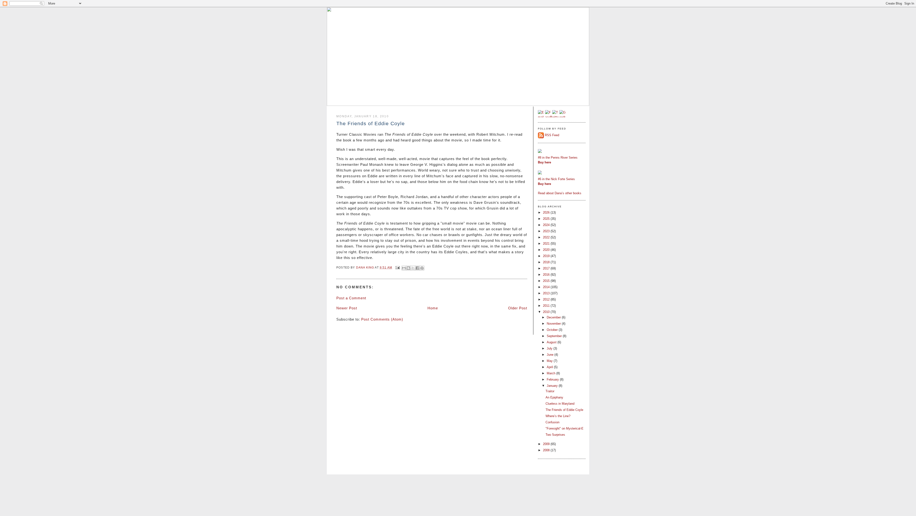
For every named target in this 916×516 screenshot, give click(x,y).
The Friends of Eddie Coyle (564, 410)
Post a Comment (351, 298)
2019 (547, 256)
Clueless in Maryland (560, 403)
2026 (547, 212)
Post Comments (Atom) (382, 319)
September (555, 336)
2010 (547, 312)
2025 (547, 218)
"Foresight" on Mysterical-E (564, 428)
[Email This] (403, 268)
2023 (547, 231)
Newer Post (346, 308)
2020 (547, 250)
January (553, 385)
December (554, 317)
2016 (547, 274)
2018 (547, 262)
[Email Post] (397, 267)
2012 (547, 299)
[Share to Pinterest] (422, 268)
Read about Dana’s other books (559, 193)
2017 (547, 268)
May (550, 361)
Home (432, 308)
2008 (547, 450)
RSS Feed (552, 135)
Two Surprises (555, 434)
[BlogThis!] (408, 268)
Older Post (517, 308)
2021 (547, 243)
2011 (547, 305)
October (553, 330)
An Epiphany (554, 397)
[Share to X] (413, 268)
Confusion (552, 422)
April (550, 367)
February (553, 379)
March (551, 373)
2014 (547, 287)
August (552, 342)
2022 (547, 237)
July (550, 348)
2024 (547, 225)
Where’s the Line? (558, 416)
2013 (547, 293)
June (550, 354)
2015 (547, 281)
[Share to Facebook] (417, 268)
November (554, 323)
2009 (547, 444)
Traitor (550, 391)
